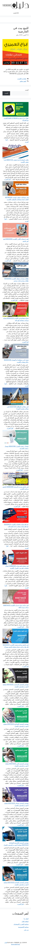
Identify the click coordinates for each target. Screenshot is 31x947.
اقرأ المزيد (7, 179)
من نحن (26, 930)
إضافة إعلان (25, 921)
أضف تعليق (23, 81)
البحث (27, 90)
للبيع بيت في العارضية (21, 29)
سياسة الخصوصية (23, 927)
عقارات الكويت (21, 79)
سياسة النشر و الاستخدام (21, 924)
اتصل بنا (26, 918)
